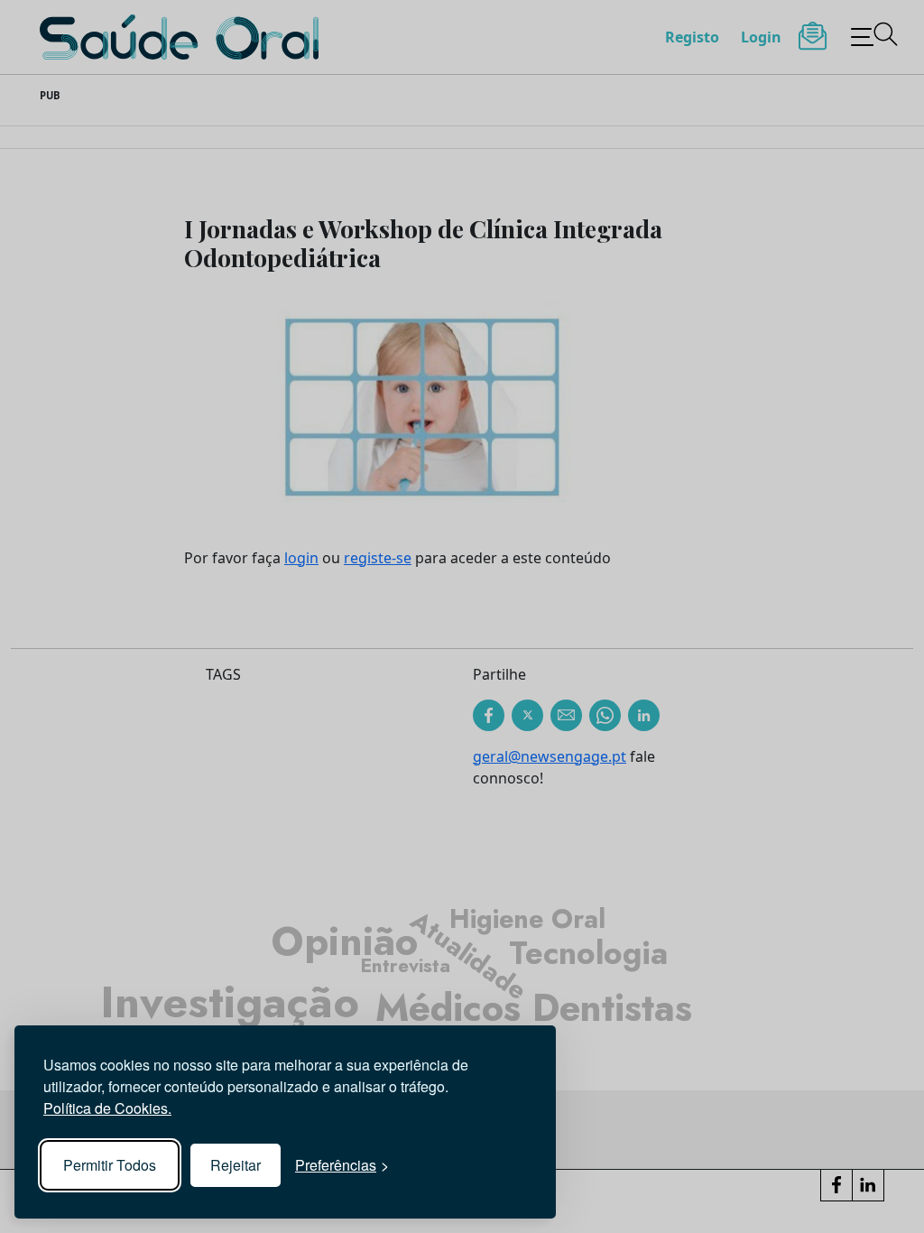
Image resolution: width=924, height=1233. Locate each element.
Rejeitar (235, 1164)
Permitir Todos (109, 1164)
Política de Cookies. (107, 1108)
